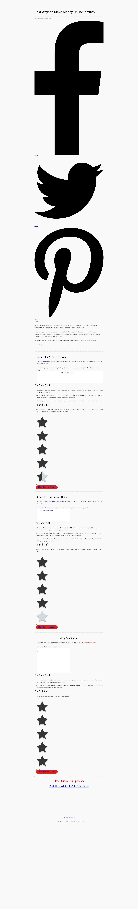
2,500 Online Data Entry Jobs (47, 361)
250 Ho (44, 501)
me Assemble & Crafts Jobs (54, 501)
